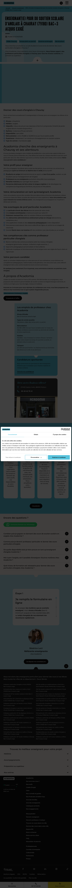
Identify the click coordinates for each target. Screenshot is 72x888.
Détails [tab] (36, 434)
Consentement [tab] (12, 434)
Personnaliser (35, 457)
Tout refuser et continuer (13, 457)
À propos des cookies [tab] (59, 434)
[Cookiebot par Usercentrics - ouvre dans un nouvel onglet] (62, 429)
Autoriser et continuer (59, 457)
